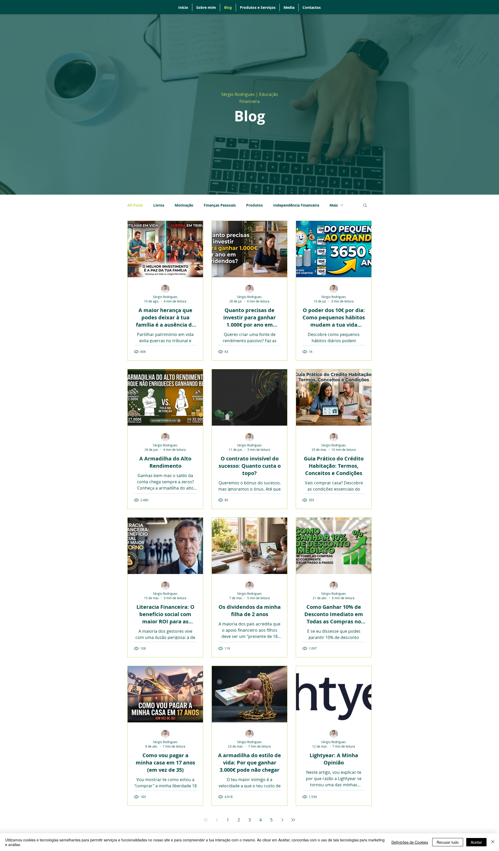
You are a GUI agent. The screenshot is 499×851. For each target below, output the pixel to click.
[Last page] (293, 819)
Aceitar (476, 842)
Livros (158, 205)
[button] (365, 205)
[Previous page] (216, 819)
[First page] (206, 819)
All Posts (135, 205)
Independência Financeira (296, 205)
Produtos (254, 205)
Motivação (184, 205)
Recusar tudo (448, 842)
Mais (334, 205)
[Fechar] (493, 842)
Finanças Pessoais (220, 205)
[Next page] (282, 819)
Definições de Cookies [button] (409, 842)
